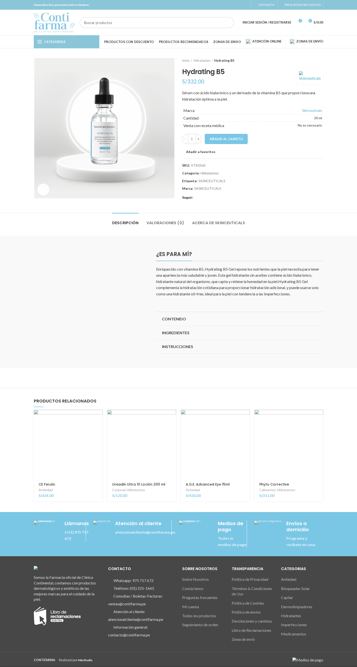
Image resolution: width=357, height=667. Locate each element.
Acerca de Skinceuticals (218, 223)
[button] (239, 319)
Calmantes (267, 490)
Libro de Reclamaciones (251, 630)
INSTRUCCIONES (177, 346)
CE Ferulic (47, 484)
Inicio (186, 60)
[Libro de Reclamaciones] (57, 615)
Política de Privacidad (250, 579)
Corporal (118, 490)
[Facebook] (234, 5)
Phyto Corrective (274, 484)
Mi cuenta (190, 606)
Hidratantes (202, 60)
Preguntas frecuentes (200, 597)
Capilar (287, 597)
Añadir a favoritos (200, 152)
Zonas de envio (243, 639)
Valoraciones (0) (165, 223)
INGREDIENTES (175, 332)
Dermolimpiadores (296, 606)
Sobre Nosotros (195, 579)
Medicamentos (293, 634)
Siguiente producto (320, 60)
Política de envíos (246, 612)
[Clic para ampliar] (43, 189)
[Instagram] (240, 5)
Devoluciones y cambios (252, 621)
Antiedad (46, 490)
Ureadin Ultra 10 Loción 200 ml (138, 484)
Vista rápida (99, 428)
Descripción (125, 223)
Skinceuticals (312, 110)
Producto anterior (311, 60)
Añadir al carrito (226, 139)
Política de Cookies (248, 603)
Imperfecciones (294, 624)
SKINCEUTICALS (211, 181)
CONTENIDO (174, 318)
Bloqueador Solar (295, 588)
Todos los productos (199, 615)
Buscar (227, 22)
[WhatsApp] (245, 5)
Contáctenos (193, 588)
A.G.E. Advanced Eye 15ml (208, 484)
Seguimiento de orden (200, 624)
